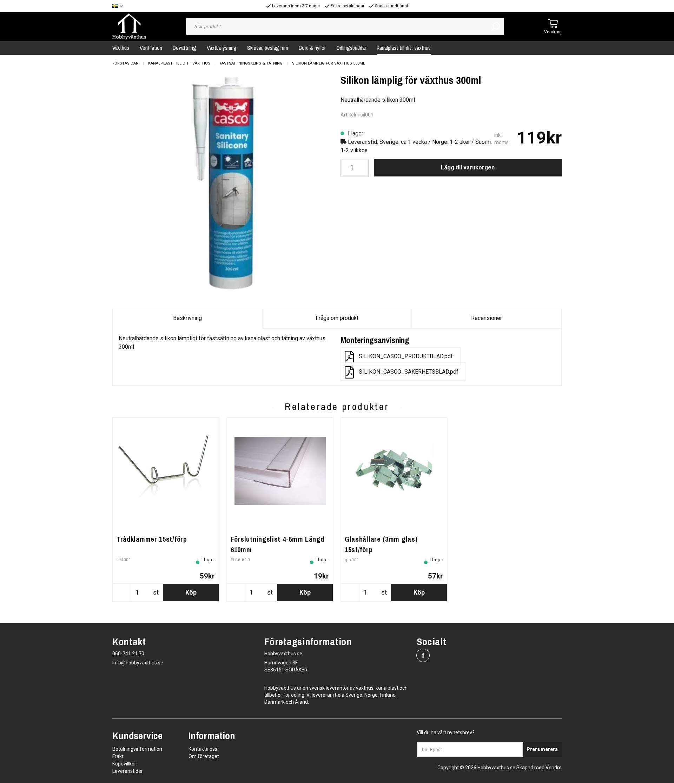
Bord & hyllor (312, 48)
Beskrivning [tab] (187, 318)
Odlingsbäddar (351, 48)
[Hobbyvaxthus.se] (129, 26)
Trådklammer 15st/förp (152, 539)
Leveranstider (127, 771)
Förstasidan (125, 63)
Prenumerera (542, 749)
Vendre (554, 767)
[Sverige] (119, 6)
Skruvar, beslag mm (267, 48)
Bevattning (184, 48)
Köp (191, 592)
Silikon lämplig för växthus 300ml (328, 63)
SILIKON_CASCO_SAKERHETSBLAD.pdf (408, 371)
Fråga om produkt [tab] (337, 318)
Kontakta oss (203, 749)
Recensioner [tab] (486, 318)
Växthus (120, 48)
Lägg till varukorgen (468, 167)
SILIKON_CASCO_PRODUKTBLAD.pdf (406, 356)
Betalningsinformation (137, 749)
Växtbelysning (222, 48)
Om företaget (204, 756)
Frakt (118, 756)
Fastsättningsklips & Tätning (251, 63)
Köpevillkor (124, 764)
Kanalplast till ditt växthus (404, 48)
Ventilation (151, 48)
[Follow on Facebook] (423, 655)
